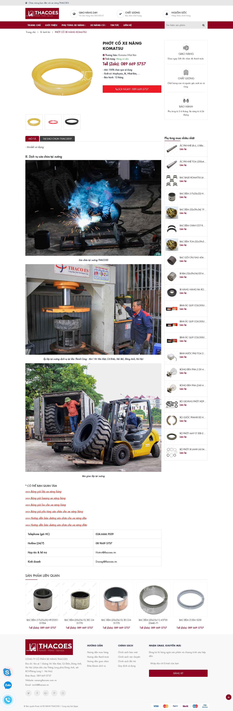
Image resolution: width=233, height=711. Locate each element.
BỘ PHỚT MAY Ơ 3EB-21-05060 (196, 433)
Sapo (76, 706)
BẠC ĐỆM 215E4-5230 (190, 619)
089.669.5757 (44, 675)
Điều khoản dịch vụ (96, 665)
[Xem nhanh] (46, 628)
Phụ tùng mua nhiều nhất (179, 138)
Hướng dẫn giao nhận (98, 661)
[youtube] (54, 693)
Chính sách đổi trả (127, 661)
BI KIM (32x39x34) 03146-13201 (196, 273)
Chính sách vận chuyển (129, 656)
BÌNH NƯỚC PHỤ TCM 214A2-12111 (198, 353)
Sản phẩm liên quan (42, 575)
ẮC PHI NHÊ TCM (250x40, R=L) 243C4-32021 (202, 161)
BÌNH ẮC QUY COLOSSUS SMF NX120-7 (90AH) (204, 337)
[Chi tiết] (38, 628)
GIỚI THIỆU (51, 25)
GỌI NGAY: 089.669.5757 (133, 89)
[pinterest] (63, 693)
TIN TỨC (114, 25)
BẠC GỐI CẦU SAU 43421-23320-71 (198, 257)
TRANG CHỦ (34, 25)
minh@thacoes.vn (40, 684)
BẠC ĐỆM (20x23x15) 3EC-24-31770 (80, 621)
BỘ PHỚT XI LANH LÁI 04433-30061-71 (199, 449)
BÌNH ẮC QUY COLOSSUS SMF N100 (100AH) (203, 305)
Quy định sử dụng (127, 665)
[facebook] (37, 693)
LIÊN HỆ (127, 25)
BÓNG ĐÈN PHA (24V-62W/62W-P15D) (200, 385)
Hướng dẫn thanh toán (98, 656)
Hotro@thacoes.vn (106, 552)
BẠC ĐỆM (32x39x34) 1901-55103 (197, 209)
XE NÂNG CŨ (97, 25)
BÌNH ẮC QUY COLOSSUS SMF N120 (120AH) (203, 321)
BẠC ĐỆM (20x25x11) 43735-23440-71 (153, 621)
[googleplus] (46, 693)
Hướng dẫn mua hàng (98, 652)
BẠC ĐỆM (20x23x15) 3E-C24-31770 (116, 621)
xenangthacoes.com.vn (46, 680)
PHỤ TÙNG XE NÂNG (73, 25)
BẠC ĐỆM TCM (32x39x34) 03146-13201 (200, 241)
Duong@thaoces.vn (106, 561)
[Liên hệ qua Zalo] (8, 685)
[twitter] (28, 693)
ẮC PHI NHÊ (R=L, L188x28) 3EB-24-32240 (200, 145)
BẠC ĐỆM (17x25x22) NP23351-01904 (199, 193)
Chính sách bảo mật (128, 652)
